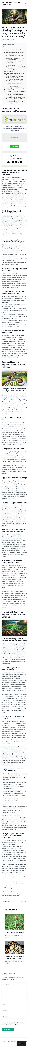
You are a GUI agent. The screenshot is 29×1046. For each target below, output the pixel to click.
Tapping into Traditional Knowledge (15, 79)
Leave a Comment (9, 935)
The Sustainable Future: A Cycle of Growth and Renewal (16, 67)
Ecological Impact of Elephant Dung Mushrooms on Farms (12, 70)
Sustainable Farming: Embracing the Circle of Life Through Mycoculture (15, 92)
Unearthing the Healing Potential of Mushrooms (15, 62)
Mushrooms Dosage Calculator (11, 3)
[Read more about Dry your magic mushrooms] (14, 922)
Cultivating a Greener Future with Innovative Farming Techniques (15, 83)
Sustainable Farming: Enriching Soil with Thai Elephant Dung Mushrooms (15, 53)
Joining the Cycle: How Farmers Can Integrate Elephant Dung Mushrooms (15, 102)
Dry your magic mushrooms (14, 932)
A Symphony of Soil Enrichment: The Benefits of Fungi (15, 99)
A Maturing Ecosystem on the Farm (15, 80)
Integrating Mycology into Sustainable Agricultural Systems (16, 59)
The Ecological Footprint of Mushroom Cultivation (15, 56)
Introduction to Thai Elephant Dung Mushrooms (12, 49)
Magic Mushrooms (18, 935)
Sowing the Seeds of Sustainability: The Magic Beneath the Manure (15, 74)
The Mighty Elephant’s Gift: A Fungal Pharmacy (15, 95)
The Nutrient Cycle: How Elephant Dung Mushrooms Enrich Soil (14, 88)
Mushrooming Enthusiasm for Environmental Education (14, 85)
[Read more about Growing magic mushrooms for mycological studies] (14, 947)
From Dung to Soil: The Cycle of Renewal (16, 97)
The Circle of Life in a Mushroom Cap (15, 76)
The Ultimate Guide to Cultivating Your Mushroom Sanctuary (16, 64)
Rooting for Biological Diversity (14, 77)
